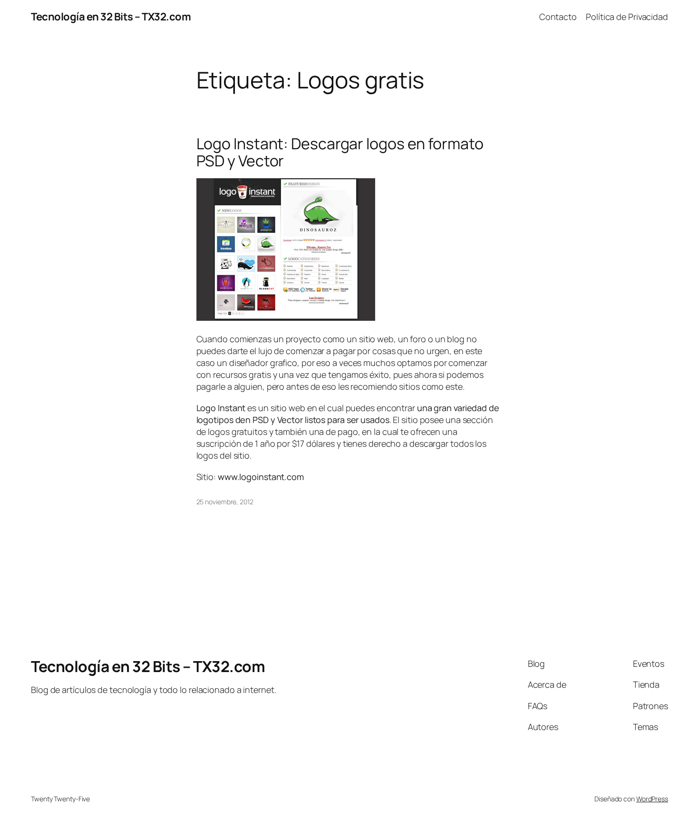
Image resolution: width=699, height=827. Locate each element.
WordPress (652, 798)
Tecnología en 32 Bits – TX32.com (111, 17)
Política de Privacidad (627, 16)
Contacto (558, 16)
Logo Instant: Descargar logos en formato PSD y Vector (340, 152)
